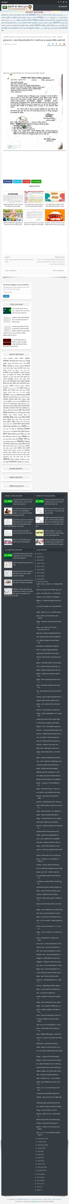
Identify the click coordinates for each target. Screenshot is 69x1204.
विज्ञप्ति (24, 426)
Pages (5, 2)
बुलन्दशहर (40, 23)
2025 (38, 560)
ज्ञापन (10, 383)
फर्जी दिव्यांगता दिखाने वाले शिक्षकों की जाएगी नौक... (48, 1103)
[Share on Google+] (56, 44)
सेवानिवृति (17, 459)
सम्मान (20, 454)
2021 (38, 573)
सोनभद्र (52, 28)
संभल (21, 28)
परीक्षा (28, 394)
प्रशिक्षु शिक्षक (14, 403)
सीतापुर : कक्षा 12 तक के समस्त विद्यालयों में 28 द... (48, 969)
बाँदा (14, 23)
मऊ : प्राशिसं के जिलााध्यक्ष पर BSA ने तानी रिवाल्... (48, 1064)
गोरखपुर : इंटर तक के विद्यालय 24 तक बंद (46, 1110)
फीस (17, 408)
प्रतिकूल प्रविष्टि (26, 399)
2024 (38, 563)
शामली (66, 25)
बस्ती (6, 23)
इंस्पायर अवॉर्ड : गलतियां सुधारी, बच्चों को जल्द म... (48, 748)
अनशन (21, 358)
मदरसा (28, 412)
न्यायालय (5, 392)
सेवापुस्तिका (22, 459)
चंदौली (58, 18)
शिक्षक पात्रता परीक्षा (13, 439)
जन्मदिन (20, 379)
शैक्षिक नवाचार (6, 446)
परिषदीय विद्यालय (21, 395)
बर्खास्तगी (24, 408)
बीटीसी (10, 412)
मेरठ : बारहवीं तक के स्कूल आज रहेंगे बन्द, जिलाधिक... (49, 1106)
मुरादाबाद (15, 25)
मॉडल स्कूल (15, 419)
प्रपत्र (13, 401)
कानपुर (54, 15)
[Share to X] (53, 44)
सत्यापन (28, 446)
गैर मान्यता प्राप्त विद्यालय (22, 374)
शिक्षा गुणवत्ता (14, 441)
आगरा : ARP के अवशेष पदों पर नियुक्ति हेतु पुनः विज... (49, 761)
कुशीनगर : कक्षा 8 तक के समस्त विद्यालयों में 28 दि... (49, 917)
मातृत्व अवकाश (13, 415)
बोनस (17, 412)
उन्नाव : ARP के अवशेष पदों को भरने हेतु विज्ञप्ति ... (48, 839)
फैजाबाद (52, 20)
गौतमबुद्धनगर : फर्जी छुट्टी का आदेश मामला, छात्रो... (48, 962)
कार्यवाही (16, 372)
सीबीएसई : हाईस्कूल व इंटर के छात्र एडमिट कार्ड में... (49, 1071)
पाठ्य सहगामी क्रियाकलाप (24, 397)
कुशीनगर (9, 17)
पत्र (24, 392)
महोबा (62, 23)
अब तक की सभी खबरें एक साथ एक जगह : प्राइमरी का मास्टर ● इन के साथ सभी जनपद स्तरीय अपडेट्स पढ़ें (21, 311)
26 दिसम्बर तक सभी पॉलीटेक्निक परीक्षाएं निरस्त (47, 1093)
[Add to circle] (61, 2)
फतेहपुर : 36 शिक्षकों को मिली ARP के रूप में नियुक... (49, 818)
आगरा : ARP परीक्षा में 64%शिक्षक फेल (45, 993)
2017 (38, 1177)
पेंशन (19, 399)
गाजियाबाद (23, 18)
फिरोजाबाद (47, 20)
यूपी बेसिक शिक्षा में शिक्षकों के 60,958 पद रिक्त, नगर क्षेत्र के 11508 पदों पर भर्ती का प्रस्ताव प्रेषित (54, 511)
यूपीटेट (9, 422)
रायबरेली (31, 25)
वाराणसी (61, 25)
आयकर (23, 361)
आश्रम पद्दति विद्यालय (13, 363)
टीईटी (14, 383)
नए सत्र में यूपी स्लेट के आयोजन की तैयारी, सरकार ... (49, 973)
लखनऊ (37, 25)
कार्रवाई (20, 372)
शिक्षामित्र (20, 441)
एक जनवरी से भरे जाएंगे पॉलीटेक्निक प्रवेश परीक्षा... (48, 792)
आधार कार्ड (18, 361)
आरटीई (28, 361)
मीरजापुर (3, 25)
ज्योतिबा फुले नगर (12, 20)
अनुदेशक (27, 358)
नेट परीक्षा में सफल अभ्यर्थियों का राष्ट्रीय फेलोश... (48, 723)
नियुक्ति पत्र (27, 388)
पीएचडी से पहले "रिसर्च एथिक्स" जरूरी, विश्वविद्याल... (48, 779)
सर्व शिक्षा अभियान (26, 454)
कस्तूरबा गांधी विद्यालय (13, 370)
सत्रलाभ (11, 448)
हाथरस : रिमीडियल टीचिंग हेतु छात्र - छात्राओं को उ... (49, 1034)
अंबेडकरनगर (5, 15)
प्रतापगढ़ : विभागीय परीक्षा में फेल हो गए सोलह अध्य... (48, 855)
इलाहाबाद (32, 14)
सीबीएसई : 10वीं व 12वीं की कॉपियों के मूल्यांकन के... (48, 726)
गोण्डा (35, 17)
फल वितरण (12, 408)
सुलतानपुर (42, 28)
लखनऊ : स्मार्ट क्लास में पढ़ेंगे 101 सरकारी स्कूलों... (48, 593)
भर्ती (19, 412)
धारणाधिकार (17, 386)
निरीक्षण (5, 390)
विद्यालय (27, 428)
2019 (38, 579)
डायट (17, 383)
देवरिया (25, 20)
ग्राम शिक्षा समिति (12, 377)
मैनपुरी (23, 25)
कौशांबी (14, 17)
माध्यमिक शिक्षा (8, 417)
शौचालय (12, 446)
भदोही (45, 23)
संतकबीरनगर (16, 28)
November (41, 1138)
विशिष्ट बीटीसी (12, 434)
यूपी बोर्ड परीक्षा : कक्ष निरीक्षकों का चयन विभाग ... (47, 1043)
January (40, 1170)
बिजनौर (29, 23)
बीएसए (5, 412)
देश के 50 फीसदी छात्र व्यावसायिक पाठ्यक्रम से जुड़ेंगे (49, 868)
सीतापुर (37, 28)
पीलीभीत (29, 20)
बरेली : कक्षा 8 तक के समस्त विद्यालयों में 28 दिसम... (48, 951)
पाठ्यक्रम (5, 399)
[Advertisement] (34, 59)
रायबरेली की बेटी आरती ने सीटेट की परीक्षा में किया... (48, 719)
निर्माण (9, 390)
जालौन (3, 20)
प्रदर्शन (10, 401)
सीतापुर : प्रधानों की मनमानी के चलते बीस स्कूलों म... (48, 891)
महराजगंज (57, 22)
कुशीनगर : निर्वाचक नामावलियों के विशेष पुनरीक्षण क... (49, 758)
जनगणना (16, 379)
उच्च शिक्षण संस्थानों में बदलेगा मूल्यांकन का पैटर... (48, 831)
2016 (38, 1180)
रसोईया (17, 422)
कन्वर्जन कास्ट (26, 368)
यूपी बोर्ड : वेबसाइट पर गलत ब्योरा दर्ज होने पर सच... (48, 1047)
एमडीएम (4, 368)
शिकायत (20, 436)
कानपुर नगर (65, 15)
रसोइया (13, 422)
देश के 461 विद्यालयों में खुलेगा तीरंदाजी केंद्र (47, 650)
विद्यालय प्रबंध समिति (19, 431)
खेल (23, 372)
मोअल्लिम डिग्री (22, 419)
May (39, 1157)
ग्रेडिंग (18, 377)
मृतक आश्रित (7, 419)
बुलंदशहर (35, 23)
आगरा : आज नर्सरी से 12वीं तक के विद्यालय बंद (47, 737)
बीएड (23, 410)
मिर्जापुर (66, 23)
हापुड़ (2, 30)
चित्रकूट (65, 18)
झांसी (21, 20)
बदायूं (57, 20)
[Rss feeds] (66, 2)
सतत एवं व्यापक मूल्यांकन (19, 446)
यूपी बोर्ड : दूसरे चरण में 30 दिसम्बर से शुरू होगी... (48, 872)
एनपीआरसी (21, 366)
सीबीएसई (6, 459)
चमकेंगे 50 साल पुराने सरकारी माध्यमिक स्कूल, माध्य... (49, 590)
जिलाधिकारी (13, 381)
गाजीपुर (28, 18)
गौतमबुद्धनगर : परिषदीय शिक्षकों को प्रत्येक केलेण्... (48, 958)
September (41, 1145)
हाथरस (65, 27)
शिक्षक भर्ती (22, 438)
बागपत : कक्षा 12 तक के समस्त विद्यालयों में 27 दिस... (49, 944)
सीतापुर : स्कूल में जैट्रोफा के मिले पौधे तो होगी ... (47, 976)
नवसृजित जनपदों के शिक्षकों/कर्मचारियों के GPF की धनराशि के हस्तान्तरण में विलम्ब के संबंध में (20, 320)
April (39, 1161)
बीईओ (20, 410)
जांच (8, 381)
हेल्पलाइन (27, 462)
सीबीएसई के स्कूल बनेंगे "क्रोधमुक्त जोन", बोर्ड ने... (48, 772)
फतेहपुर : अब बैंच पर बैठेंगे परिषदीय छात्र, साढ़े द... (48, 846)
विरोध (5, 433)
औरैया (45, 15)
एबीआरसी (27, 366)
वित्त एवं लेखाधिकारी (17, 429)
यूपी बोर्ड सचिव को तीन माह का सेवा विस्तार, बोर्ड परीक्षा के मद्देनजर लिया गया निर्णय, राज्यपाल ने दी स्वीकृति (23, 574)
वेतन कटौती (27, 434)
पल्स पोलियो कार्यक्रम (13, 397)
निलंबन (13, 390)
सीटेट (28, 457)
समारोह (4, 454)
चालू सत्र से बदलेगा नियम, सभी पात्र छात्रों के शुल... (49, 1067)
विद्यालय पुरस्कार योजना (8, 431)
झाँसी (18, 20)
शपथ (17, 436)
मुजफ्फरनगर (9, 25)
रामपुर (26, 25)
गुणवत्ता (11, 374)
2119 (38, 554)
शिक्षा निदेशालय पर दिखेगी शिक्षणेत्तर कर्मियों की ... (48, 646)
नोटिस (28, 390)
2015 (38, 1184)
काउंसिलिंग (11, 372)
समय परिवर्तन (18, 448)
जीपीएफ (18, 381)
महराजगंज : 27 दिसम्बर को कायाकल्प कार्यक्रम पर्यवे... (49, 730)
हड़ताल (23, 462)
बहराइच (10, 23)
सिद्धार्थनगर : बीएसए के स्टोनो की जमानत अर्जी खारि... (49, 1060)
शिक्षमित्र (8, 441)
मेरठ (19, 25)
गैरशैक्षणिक (5, 377)
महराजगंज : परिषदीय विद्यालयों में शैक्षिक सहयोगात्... (48, 986)
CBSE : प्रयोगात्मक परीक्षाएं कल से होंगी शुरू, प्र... (48, 666)
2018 (38, 1174)
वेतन (22, 433)
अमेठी (14, 15)
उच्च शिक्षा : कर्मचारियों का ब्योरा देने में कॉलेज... (47, 894)
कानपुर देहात (59, 15)
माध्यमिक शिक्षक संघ (24, 415)
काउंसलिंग (6, 372)
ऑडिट (11, 368)
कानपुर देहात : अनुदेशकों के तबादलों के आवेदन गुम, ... (49, 842)
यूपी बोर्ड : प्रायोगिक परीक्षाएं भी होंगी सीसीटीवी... (47, 768)
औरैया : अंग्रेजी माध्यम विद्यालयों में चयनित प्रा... (47, 1075)
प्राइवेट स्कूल (17, 406)
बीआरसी (16, 410)
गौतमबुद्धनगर (53, 18)
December (41, 581)
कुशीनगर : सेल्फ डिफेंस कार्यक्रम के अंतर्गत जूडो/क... (49, 663)
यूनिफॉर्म (5, 422)
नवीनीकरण (27, 386)
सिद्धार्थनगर (32, 28)
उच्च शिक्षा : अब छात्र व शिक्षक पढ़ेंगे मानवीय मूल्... (48, 865)
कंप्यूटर (15, 368)
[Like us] (58, 2)
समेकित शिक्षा (15, 454)
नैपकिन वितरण (22, 390)
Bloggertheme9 (36, 1201)
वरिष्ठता (28, 424)
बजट (20, 408)
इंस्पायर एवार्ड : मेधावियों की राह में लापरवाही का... (47, 822)
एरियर (8, 368)
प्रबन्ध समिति (18, 401)
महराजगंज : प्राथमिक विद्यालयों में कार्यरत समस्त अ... (49, 734)
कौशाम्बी (19, 18)
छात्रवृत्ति (10, 379)
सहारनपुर (26, 28)
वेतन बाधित (6, 436)
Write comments (58, 270)
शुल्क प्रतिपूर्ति (18, 444)
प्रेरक (7, 408)
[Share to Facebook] (49, 44)
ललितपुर (52, 25)
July (39, 1151)
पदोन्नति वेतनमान (12, 395)
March (40, 1164)
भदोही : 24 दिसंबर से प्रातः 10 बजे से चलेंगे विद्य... (48, 1078)
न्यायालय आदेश (11, 392)
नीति (17, 390)
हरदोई (60, 28)
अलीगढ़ (18, 15)
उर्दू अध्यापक (16, 366)
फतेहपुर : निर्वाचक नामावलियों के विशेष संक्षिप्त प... (48, 815)
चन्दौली (61, 18)
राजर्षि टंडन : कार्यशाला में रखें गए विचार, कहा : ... (48, 745)
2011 (38, 1187)
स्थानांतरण (13, 461)
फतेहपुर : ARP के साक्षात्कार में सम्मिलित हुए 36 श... (48, 1006)
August (40, 1148)
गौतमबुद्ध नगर (46, 18)
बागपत (20, 23)
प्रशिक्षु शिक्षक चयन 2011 (24, 403)
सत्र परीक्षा (6, 448)
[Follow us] (63, 2)
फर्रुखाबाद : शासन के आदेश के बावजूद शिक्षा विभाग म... (49, 697)
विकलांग (19, 426)
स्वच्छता (19, 462)
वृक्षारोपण (18, 434)
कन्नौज (49, 15)
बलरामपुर (65, 20)
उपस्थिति (9, 366)
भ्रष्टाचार (23, 412)
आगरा (23, 15)
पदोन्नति (6, 394)
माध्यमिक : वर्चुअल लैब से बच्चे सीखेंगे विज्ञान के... (47, 835)
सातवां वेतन (23, 457)
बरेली (60, 20)
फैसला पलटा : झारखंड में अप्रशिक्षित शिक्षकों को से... (48, 633)
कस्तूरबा (5, 370)
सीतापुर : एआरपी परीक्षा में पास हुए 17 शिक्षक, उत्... (48, 789)
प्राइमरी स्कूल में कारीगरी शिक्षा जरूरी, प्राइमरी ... (48, 653)
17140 (5, 358)
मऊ (48, 23)
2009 (38, 1190)
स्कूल (7, 462)
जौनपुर (7, 20)
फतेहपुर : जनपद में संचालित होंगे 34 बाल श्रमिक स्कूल (49, 910)
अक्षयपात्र (10, 358)
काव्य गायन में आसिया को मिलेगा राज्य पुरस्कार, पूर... (48, 741)
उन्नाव (38, 15)
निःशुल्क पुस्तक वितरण (12, 388)
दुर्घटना (28, 383)
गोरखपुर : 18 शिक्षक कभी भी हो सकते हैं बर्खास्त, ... (48, 1057)
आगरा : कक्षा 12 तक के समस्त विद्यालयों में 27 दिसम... (49, 965)
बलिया (2, 23)
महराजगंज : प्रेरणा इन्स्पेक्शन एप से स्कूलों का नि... (48, 710)
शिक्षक (24, 436)
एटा (42, 15)
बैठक (13, 412)
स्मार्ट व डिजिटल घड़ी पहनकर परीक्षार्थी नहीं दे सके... (48, 776)
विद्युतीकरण (27, 431)
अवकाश (6, 360)
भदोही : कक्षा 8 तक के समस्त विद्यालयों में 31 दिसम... (49, 1025)
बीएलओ (28, 410)
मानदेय (15, 417)
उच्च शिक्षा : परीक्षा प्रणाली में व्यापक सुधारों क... (47, 1123)
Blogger (51, 1201)
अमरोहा (11, 15)
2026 (38, 557)
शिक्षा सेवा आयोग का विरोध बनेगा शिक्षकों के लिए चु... (48, 1119)
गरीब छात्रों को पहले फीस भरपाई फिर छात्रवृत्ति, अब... (49, 887)
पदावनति (28, 392)
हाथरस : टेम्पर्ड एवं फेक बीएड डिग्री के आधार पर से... (49, 1015)
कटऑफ (20, 368)
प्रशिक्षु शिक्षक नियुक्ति (8, 406)
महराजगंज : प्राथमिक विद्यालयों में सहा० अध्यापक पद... (49, 802)
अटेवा (16, 358)
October (40, 1142)
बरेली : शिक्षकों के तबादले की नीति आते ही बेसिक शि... (48, 637)
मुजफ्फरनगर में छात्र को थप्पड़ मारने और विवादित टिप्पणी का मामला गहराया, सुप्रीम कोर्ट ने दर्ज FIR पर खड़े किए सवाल (55, 224)
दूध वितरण (5, 386)
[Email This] (60, 44)
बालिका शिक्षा (10, 410)
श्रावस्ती (10, 28)
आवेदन (5, 363)
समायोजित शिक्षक (7, 452)
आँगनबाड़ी (12, 361)
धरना (11, 385)
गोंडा (32, 18)
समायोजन (27, 450)
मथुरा (50, 23)
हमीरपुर (56, 28)
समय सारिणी (26, 448)
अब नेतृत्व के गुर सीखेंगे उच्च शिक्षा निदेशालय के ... (48, 765)
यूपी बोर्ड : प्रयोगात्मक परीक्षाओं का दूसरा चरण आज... (48, 670)
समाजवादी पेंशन (20, 450)
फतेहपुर (35, 19)
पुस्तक (16, 399)
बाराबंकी (24, 23)
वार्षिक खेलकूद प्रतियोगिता (10, 426)
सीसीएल (12, 459)
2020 (38, 576)
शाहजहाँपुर (4, 28)
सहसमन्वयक (6, 457)
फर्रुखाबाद (41, 20)
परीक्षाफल (5, 397)
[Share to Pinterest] (64, 44)
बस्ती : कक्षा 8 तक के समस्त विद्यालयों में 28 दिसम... (48, 913)
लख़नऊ (57, 25)
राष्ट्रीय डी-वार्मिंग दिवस (25, 422)
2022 (38, 569)
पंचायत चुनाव (19, 392)
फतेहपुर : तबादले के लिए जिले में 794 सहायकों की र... (49, 811)
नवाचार (22, 386)
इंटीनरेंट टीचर (22, 363)
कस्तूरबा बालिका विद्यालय (25, 370)
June (39, 1154)
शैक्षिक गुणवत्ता (26, 444)
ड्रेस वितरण (23, 383)
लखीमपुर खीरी (45, 25)
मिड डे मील (26, 417)
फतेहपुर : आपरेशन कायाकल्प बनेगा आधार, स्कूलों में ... (49, 1002)
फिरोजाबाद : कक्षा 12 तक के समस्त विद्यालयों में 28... (49, 954)
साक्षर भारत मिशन (14, 457)
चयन (21, 377)
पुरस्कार (11, 399)
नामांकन (5, 388)
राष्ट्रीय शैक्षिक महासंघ (19, 424)
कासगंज (3, 17)
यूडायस (28, 419)
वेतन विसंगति (12, 436)
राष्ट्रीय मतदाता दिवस (7, 424)
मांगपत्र (5, 415)
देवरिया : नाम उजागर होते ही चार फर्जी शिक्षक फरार (48, 989)
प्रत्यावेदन (5, 401)
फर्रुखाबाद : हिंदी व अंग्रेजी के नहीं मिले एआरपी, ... (48, 700)
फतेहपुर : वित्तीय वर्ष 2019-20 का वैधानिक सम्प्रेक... (49, 612)
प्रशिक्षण (23, 401)
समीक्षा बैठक (9, 454)
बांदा (17, 23)
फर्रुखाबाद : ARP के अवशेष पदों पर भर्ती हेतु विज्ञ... (48, 597)
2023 (38, 566)
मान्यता (20, 417)
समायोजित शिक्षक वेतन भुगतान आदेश (21, 452)
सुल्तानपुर (47, 28)
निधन (18, 388)
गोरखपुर (40, 17)
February (41, 1167)
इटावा (26, 15)
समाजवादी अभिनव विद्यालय (9, 450)
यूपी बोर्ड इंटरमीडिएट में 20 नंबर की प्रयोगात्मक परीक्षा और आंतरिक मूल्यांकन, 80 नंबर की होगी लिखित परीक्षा (54, 533)
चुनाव (25, 377)
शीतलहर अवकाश (10, 444)
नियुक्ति (21, 388)
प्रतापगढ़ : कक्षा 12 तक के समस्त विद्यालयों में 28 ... (48, 947)
